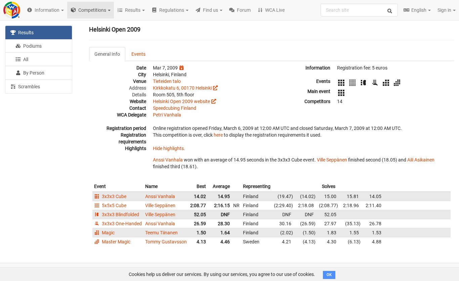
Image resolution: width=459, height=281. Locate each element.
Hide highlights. (169, 148)
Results (25, 32)
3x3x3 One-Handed (121, 223)
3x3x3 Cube (113, 196)
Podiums (32, 46)
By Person (33, 73)
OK (329, 275)
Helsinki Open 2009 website (181, 101)
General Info (107, 54)
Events (138, 54)
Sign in (444, 10)
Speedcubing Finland (174, 108)
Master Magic (115, 241)
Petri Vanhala (167, 115)
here (218, 135)
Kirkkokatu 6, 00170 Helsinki (182, 88)
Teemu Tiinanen (161, 232)
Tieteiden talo (167, 81)
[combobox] (359, 10)
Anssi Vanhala (168, 159)
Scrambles (28, 86)
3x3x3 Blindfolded (120, 214)
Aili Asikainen (420, 159)
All (25, 59)
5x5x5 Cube (113, 205)
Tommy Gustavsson (166, 241)
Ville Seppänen (332, 159)
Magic (108, 232)
